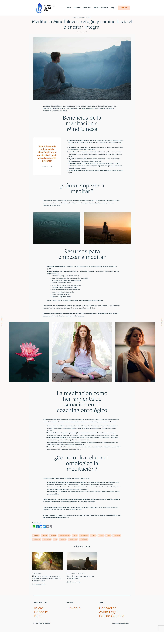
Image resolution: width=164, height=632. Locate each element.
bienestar (53, 535)
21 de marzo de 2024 (39, 584)
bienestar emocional (65, 535)
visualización (84, 539)
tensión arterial (73, 539)
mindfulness (37, 539)
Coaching (37, 574)
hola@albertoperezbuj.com (121, 623)
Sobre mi (77, 8)
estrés (109, 535)
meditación (117, 535)
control (93, 535)
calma (75, 535)
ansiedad (36, 535)
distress (101, 535)
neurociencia (47, 539)
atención (45, 535)
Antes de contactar (101, 8)
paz (56, 539)
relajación (63, 539)
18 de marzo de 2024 (74, 582)
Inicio (69, 8)
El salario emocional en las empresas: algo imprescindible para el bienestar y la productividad (47, 578)
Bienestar (77, 17)
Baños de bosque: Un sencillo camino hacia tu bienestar (80, 577)
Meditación (86, 17)
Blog (112, 8)
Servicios (86, 8)
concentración (84, 535)
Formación (81, 574)
